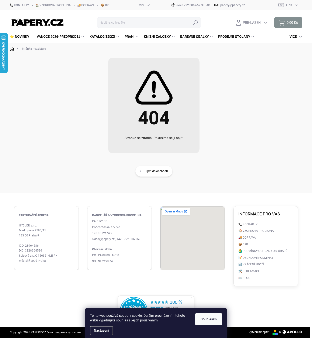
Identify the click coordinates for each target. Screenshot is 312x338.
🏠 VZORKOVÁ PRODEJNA (53, 5)
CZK (289, 5)
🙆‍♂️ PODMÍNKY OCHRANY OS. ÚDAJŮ (262, 251)
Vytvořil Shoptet (259, 332)
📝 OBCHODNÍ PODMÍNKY (255, 257)
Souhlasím (209, 319)
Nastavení (101, 330)
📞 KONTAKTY (19, 5)
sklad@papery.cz (103, 239)
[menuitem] (21, 36)
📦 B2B (106, 5)
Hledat (195, 22)
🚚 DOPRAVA (85, 5)
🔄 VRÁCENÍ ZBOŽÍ (251, 264)
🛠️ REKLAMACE (249, 271)
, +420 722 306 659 (128, 239)
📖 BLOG (244, 278)
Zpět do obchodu (157, 171)
